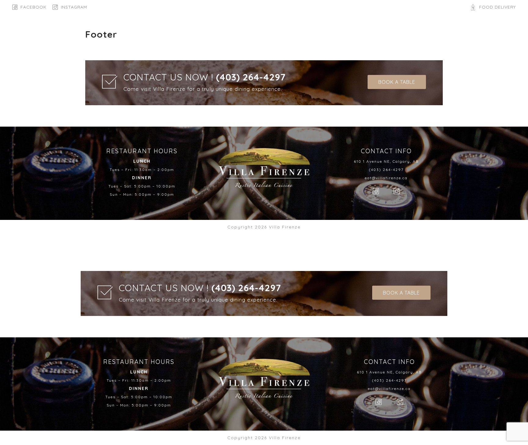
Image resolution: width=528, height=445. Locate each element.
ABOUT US (194, 31)
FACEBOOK (33, 7)
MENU (225, 31)
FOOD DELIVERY (497, 7)
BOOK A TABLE (484, 31)
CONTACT (334, 31)
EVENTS (301, 31)
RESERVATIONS (262, 31)
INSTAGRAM (74, 7)
